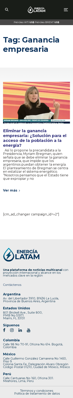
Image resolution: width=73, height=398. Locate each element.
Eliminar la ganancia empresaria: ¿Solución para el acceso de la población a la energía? (35, 138)
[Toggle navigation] (57, 9)
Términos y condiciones (36, 391)
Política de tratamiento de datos (37, 393)
